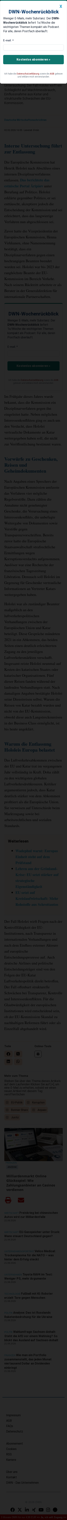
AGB (52, 73)
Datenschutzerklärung (28, 73)
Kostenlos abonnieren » (33, 59)
